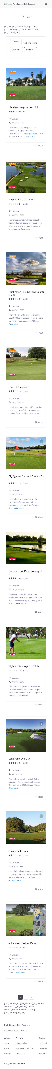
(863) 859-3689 (18, 310)
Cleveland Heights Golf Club (23, 107)
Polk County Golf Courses (24, 4)
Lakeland (15, 119)
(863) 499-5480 (18, 774)
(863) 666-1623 (18, 959)
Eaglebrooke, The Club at (22, 199)
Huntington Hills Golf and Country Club (26, 293)
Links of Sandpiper (19, 386)
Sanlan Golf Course (19, 850)
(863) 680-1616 (18, 589)
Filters (16, 41)
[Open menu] (46, 4)
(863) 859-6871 (18, 494)
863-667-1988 (17, 866)
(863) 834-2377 (18, 123)
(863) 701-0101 (18, 215)
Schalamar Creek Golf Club (23, 943)
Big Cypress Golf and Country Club (26, 477)
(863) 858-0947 (18, 682)
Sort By (29, 49)
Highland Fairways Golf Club (24, 666)
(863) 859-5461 (18, 402)
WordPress (21, 1063)
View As (15, 49)
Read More (29, 136)
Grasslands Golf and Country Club (26, 573)
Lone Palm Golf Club (19, 758)
